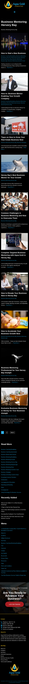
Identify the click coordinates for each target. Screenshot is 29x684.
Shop (2, 563)
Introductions (4, 479)
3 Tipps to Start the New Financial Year (10, 507)
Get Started (4, 553)
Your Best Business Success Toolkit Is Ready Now (13, 575)
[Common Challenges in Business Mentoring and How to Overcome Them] (14, 201)
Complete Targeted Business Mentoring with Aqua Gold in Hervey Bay (13, 255)
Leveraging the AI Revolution (8, 482)
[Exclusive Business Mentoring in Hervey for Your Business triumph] (14, 396)
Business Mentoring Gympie (13, 57)
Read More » (10, 67)
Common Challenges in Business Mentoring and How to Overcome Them (13, 215)
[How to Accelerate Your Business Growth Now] (14, 319)
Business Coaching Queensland (9, 452)
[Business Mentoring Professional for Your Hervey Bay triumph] (14, 356)
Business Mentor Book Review (8, 454)
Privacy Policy (4, 558)
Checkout (3, 548)
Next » (12, 432)
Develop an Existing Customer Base (10, 474)
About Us (3, 533)
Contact (3, 550)
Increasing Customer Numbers (8, 477)
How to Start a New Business (13, 53)
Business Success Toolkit (7, 658)
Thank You (3, 568)
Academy (3, 535)
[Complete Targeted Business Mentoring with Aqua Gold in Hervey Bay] (14, 241)
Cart (2, 545)
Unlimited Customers (6, 654)
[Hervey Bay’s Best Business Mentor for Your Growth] (14, 163)
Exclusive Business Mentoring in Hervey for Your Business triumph (14, 410)
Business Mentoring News (7, 467)
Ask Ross (3, 540)
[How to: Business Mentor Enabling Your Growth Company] (14, 82)
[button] (14, 12)
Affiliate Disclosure (5, 538)
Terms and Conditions (6, 566)
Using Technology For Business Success (11, 492)
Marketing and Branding (7, 484)
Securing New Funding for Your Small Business (12, 514)
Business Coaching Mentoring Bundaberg (11, 543)
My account (4, 555)
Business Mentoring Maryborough (9, 464)
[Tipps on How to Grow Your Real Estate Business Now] (14, 125)
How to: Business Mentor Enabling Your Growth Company (12, 96)
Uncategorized (4, 489)
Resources (3, 560)
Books (2, 656)
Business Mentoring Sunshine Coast (16, 60)
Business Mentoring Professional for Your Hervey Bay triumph (13, 370)
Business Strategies (21, 142)
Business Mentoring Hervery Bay (8, 142)
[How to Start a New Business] (14, 42)
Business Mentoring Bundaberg (8, 457)
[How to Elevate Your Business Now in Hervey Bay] (14, 281)
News (2, 487)
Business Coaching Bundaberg (8, 56)
